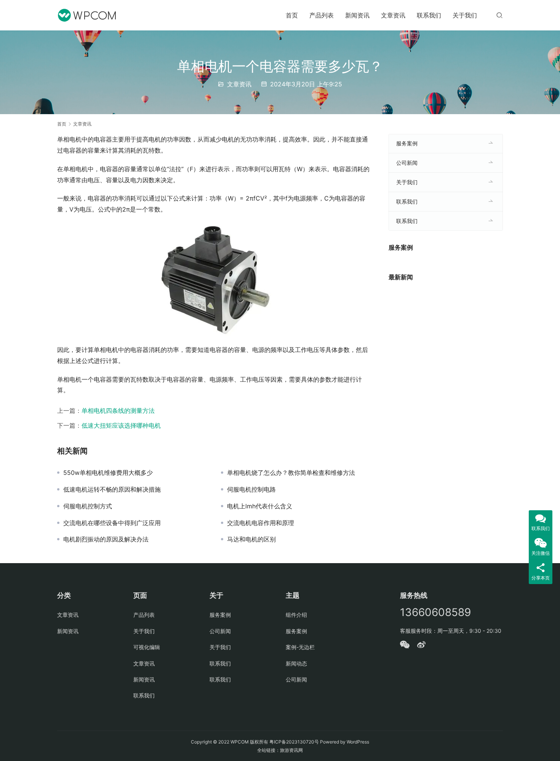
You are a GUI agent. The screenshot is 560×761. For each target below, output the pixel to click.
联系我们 (429, 15)
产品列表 (321, 15)
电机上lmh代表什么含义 (259, 506)
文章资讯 (393, 15)
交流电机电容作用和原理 (260, 522)
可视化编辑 (146, 647)
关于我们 (465, 15)
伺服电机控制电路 (251, 489)
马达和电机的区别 (251, 539)
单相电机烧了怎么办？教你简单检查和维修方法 (291, 472)
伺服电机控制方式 (87, 506)
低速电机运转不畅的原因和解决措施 (112, 489)
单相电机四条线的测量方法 (118, 410)
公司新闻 (407, 162)
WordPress (358, 742)
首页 (292, 15)
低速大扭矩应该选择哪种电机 (121, 425)
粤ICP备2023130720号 (294, 742)
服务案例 (407, 143)
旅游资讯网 (291, 750)
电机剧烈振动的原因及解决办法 (106, 539)
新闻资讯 (357, 15)
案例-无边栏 (300, 647)
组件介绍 (296, 614)
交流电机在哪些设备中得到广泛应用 (112, 522)
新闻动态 (296, 663)
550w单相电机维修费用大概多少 (108, 472)
